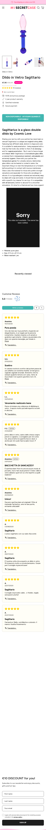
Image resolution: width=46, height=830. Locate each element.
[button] (38, 7)
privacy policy (18, 817)
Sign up (23, 823)
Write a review (17, 308)
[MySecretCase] (23, 7)
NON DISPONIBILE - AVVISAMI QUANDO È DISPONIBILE (23, 118)
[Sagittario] (7, 62)
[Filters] (36, 308)
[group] (23, 2)
